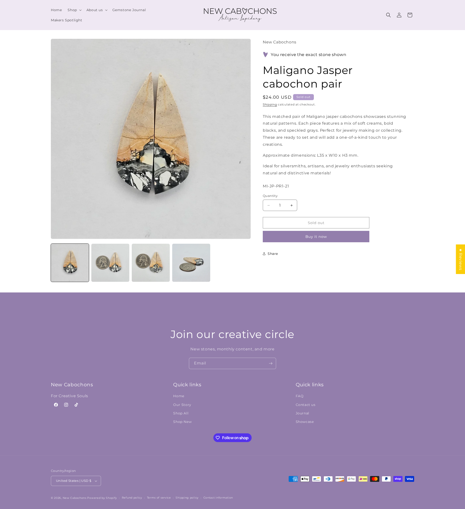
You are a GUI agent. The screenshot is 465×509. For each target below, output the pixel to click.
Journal (302, 413)
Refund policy (132, 497)
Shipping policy (187, 497)
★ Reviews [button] (460, 259)
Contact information (218, 497)
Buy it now (316, 236)
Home (178, 396)
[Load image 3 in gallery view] (151, 263)
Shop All (180, 413)
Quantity (270, 196)
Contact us (306, 405)
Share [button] (273, 253)
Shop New (182, 422)
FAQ (300, 396)
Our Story (182, 405)
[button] (74, 10)
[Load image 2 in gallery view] (110, 263)
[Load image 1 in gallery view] (70, 263)
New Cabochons (74, 498)
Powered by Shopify (102, 498)
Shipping (270, 104)
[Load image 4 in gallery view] (191, 263)
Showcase (305, 422)
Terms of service (159, 497)
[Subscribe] (270, 363)
